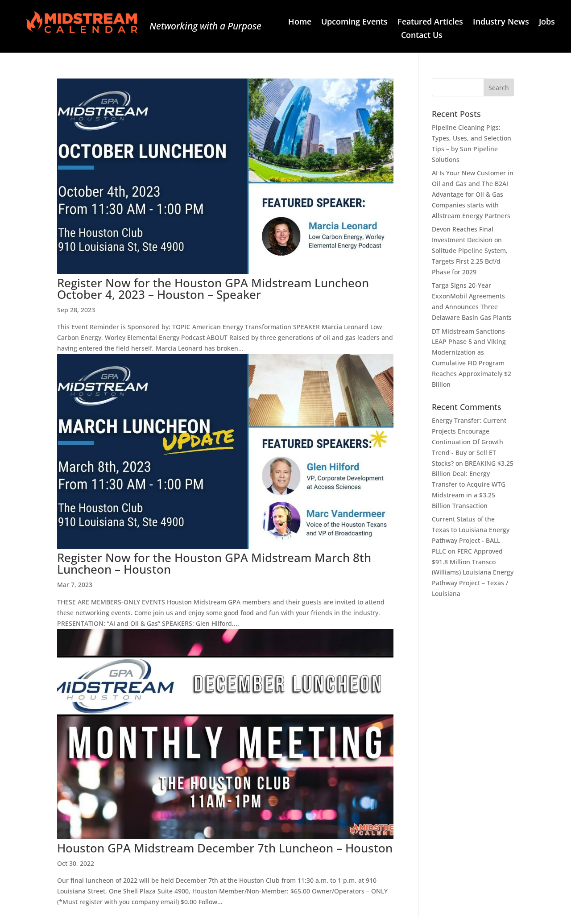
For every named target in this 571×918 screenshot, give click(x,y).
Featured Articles (430, 22)
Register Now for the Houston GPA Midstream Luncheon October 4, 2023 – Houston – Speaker (213, 288)
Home (299, 22)
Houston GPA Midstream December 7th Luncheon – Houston (225, 848)
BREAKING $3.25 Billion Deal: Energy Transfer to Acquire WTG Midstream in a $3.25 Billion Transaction (472, 484)
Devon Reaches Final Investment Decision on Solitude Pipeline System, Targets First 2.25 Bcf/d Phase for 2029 (470, 250)
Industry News (501, 22)
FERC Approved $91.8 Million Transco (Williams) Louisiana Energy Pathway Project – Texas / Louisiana (472, 572)
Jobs (547, 22)
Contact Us (422, 36)
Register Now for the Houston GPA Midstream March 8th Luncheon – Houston (214, 563)
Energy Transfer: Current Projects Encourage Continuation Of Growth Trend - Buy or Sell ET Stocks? (469, 441)
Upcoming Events (354, 22)
